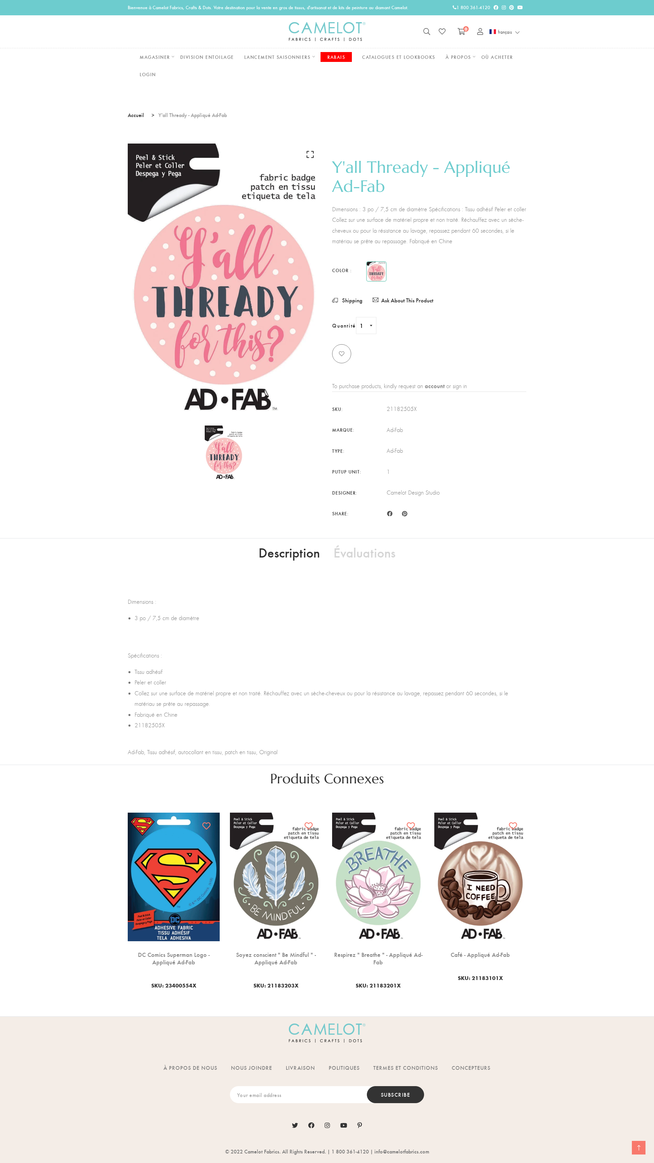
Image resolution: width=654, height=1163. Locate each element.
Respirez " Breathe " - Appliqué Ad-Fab (378, 958)
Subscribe (395, 1094)
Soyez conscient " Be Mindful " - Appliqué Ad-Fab (276, 958)
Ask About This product (407, 300)
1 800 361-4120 (473, 7)
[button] (504, 32)
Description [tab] (289, 552)
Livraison (300, 1067)
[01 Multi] (376, 271)
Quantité (344, 325)
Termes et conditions (405, 1067)
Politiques (344, 1067)
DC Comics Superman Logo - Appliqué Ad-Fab (173, 958)
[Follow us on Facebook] (390, 513)
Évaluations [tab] (364, 552)
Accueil (136, 114)
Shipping (351, 300)
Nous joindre (251, 1067)
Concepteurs (471, 1067)
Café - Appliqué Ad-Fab (480, 954)
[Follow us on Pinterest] (404, 513)
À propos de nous (190, 1067)
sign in (460, 386)
